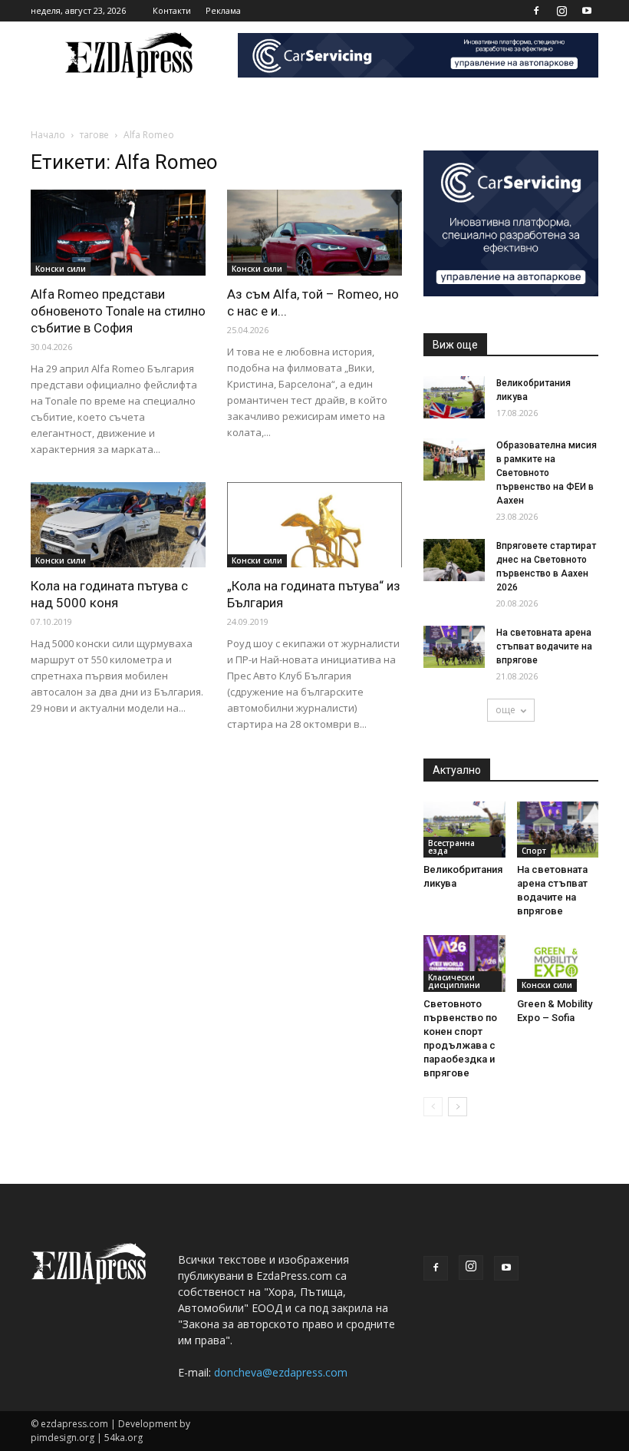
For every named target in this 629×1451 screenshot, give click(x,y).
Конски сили (60, 268)
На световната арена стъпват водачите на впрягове (544, 646)
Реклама (223, 10)
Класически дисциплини (454, 981)
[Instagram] (561, 10)
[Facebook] (536, 10)
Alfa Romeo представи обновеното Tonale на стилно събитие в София (118, 310)
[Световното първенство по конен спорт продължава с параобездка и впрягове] (464, 963)
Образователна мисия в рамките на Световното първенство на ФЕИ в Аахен (546, 473)
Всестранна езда (451, 847)
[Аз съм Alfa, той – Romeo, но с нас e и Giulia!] (314, 233)
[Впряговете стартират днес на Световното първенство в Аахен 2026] (454, 560)
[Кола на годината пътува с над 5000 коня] (118, 525)
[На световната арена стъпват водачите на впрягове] (454, 647)
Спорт (534, 850)
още (505, 709)
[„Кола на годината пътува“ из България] (314, 525)
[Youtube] (586, 10)
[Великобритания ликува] (454, 397)
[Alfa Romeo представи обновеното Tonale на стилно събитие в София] (118, 233)
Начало (48, 134)
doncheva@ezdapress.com (280, 1372)
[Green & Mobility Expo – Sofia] (558, 963)
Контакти (172, 10)
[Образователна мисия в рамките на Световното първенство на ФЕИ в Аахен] (454, 459)
